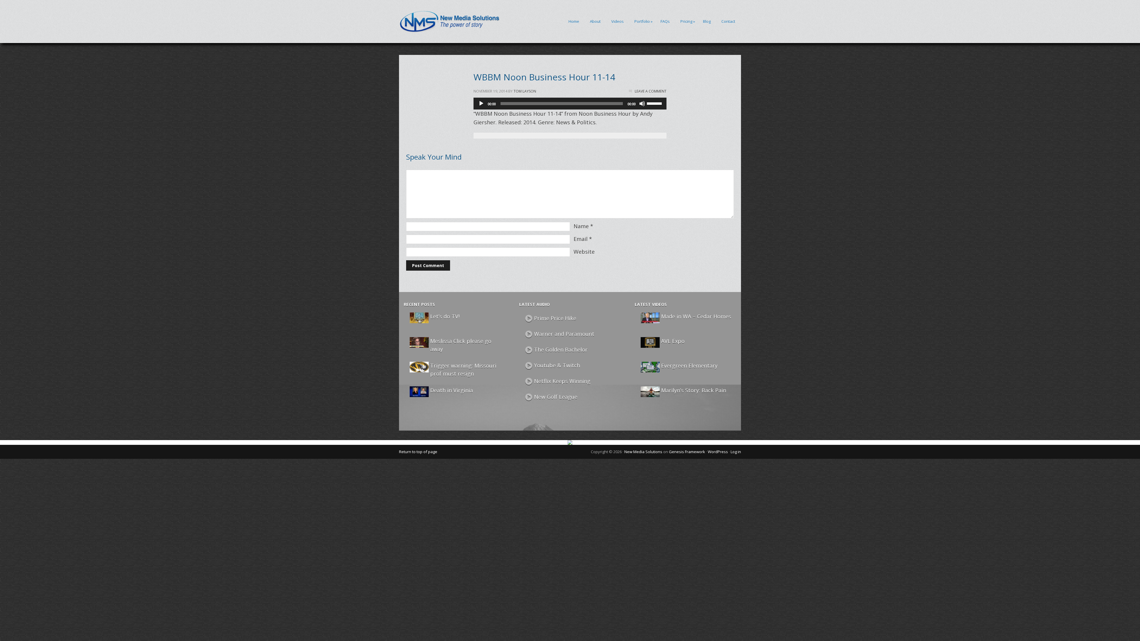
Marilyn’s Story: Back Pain (693, 390)
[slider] (655, 103)
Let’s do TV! (445, 316)
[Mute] (642, 104)
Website (584, 251)
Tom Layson (525, 91)
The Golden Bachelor (561, 349)
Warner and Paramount (564, 333)
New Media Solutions (643, 451)
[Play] (481, 104)
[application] (570, 104)
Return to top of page (418, 451)
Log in (736, 451)
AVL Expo (673, 341)
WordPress (718, 451)
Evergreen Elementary (689, 365)
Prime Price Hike (555, 318)
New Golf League (555, 396)
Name (581, 226)
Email (581, 238)
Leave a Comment (650, 91)
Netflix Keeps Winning (562, 381)
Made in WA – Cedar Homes (696, 316)
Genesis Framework (687, 451)
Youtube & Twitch (557, 365)
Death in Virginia (451, 390)
